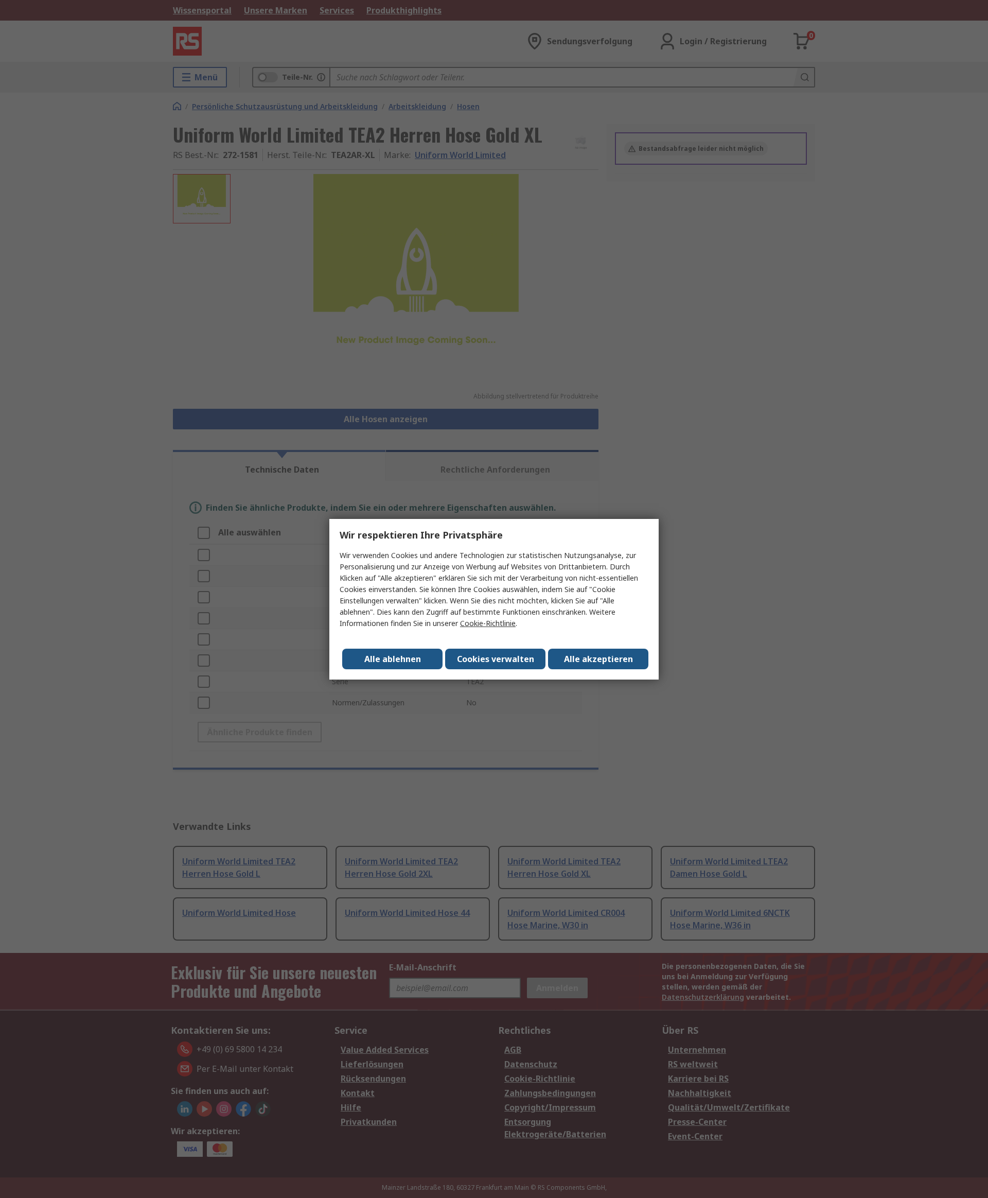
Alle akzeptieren (598, 659)
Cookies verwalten (495, 659)
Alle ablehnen (392, 659)
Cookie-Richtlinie (488, 623)
